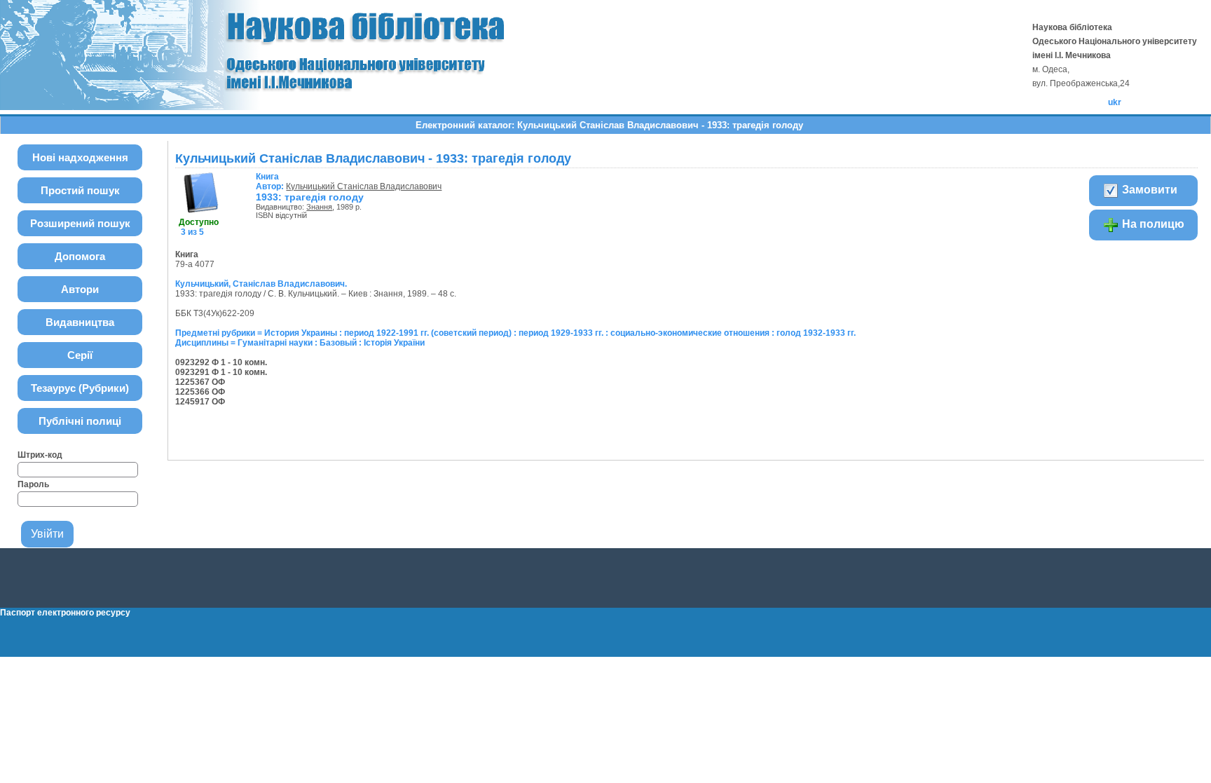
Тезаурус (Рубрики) (80, 388)
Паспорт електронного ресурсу (65, 613)
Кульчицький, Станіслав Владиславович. (261, 284)
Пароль (33, 484)
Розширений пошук (80, 223)
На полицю (1151, 224)
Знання (319, 207)
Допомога (80, 256)
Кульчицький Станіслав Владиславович (364, 186)
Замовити (1148, 190)
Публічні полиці (80, 421)
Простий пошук (80, 190)
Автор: (271, 181)
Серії (80, 355)
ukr (1114, 102)
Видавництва (80, 322)
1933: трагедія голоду (310, 197)
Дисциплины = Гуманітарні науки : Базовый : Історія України (300, 343)
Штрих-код (40, 455)
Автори (80, 289)
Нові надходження (80, 157)
